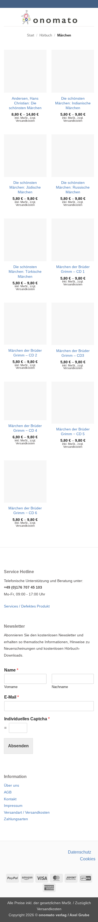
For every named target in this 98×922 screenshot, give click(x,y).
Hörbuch (45, 35)
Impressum (13, 805)
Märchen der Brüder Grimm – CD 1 (73, 269)
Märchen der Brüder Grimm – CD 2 (25, 352)
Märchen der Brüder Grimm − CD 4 (25, 428)
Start (30, 35)
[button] (7, 16)
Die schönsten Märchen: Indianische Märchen (73, 103)
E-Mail (11, 697)
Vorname (11, 687)
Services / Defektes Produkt (27, 606)
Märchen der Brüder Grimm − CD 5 (73, 431)
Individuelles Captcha (27, 719)
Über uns (11, 785)
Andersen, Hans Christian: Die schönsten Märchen (25, 103)
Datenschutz (79, 852)
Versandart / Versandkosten (27, 812)
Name (11, 670)
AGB (7, 792)
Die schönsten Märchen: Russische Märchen (73, 187)
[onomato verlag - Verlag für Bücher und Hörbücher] (49, 17)
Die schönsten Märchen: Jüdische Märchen (25, 187)
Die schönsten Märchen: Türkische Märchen (25, 271)
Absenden (18, 746)
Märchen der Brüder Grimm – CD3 (73, 353)
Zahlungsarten (16, 819)
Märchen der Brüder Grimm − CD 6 (25, 510)
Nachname (60, 687)
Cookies (87, 859)
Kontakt (10, 799)
